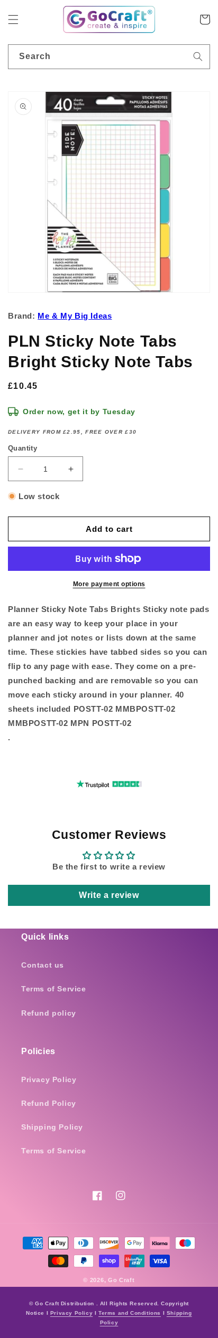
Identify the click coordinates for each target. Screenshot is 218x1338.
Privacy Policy (48, 1079)
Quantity (22, 448)
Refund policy (48, 1013)
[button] (13, 19)
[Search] (198, 56)
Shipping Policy (52, 1127)
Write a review (109, 895)
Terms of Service (53, 989)
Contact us (42, 965)
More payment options (109, 584)
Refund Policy (48, 1103)
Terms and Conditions (129, 1313)
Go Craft (121, 1280)
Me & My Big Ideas (75, 315)
